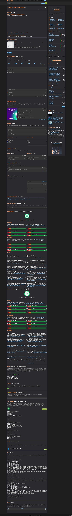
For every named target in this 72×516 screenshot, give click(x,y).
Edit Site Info (9, 52)
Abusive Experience (14, 163)
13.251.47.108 (51, 101)
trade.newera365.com (52, 46)
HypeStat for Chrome (57, 60)
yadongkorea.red (52, 50)
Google (13, 383)
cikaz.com (50, 44)
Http (10, 452)
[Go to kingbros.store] (25, 7)
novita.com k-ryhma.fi (53, 72)
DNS (10, 502)
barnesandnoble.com (19, 198)
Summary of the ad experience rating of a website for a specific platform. (19, 150)
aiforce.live (50, 41)
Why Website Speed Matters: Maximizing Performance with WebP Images (58, 114)
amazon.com (60, 21)
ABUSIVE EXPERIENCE (36, 0)
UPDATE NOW (56, 9)
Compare (43, 3)
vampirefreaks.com (10, 199)
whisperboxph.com (52, 47)
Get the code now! (56, 143)
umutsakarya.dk (51, 39)
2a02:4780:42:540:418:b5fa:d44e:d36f (55, 95)
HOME (15, 0)
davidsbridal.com (41, 198)
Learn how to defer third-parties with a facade (15, 269)
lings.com (9, 198)
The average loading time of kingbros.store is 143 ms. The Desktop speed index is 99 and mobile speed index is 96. (26, 205)
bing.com (51, 24)
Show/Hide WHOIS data (54, 132)
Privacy (37, 515)
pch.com (13, 198)
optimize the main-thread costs (16, 279)
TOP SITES (17, 0)
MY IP (45, 0)
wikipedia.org (52, 27)
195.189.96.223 (51, 104)
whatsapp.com (61, 28)
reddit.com (60, 23)
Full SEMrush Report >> (43, 119)
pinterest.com (52, 28)
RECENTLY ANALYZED (22, 0)
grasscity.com (27, 199)
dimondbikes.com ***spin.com (54, 65)
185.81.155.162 (51, 103)
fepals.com (51, 45)
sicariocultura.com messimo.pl (54, 73)
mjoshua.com (51, 34)
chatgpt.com (52, 25)
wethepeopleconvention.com (54, 35)
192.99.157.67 (51, 100)
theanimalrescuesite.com (33, 198)
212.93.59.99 (51, 90)
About (40, 515)
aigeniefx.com (51, 33)
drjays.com (17, 199)
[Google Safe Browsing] (8, 388)
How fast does (16, 203)
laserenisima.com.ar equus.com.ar (55, 67)
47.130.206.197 (51, 91)
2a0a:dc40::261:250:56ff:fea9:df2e (55, 89)
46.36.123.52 (51, 102)
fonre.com (50, 42)
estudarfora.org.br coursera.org (55, 80)
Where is (15, 176)
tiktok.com (52, 23)
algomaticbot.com (52, 49)
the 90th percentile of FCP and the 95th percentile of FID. (35, 225)
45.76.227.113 (51, 87)
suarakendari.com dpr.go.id (54, 83)
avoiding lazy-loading (21, 273)
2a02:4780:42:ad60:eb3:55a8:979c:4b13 (56, 93)
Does (17, 366)
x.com (51, 21)
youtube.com (60, 19)
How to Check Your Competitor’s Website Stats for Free (58, 122)
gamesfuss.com (51, 36)
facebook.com (52, 20)
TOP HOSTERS (27, 0)
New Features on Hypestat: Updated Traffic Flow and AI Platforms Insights (58, 118)
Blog (35, 515)
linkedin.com (60, 24)
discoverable (15, 273)
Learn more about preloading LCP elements (15, 263)
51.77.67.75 (50, 97)
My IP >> (63, 106)
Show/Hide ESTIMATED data (55, 129)
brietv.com (50, 38)
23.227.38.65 (26, 34)
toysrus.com (26, 198)
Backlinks (11, 123)
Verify (13, 442)
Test (45, 449)
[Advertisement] (27, 24)
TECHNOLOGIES (41, 0)
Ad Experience (13, 148)
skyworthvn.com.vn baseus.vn (54, 74)
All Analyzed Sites (31, 515)
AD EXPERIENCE (31, 0)
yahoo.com (60, 25)
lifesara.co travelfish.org (53, 79)
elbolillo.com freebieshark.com (54, 78)
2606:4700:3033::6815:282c (54, 96)
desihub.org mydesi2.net (53, 81)
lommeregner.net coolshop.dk (54, 75)
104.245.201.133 (51, 98)
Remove (51, 134)
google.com (52, 19)
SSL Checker (16, 401)
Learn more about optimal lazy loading (40, 264)
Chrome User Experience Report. (13, 225)
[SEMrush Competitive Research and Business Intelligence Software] (11, 101)
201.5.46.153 (51, 92)
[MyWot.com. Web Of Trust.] (8, 392)
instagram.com (61, 20)
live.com (59, 27)
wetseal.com (22, 199)
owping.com (51, 40)
